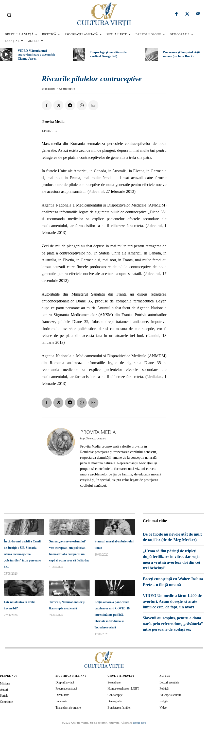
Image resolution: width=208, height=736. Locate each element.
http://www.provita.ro (93, 438)
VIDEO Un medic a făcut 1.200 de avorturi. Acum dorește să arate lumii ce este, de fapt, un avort (172, 601)
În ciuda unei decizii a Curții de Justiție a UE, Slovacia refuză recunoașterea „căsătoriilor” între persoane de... (22, 554)
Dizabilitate (62, 695)
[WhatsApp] (82, 105)
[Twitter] (187, 14)
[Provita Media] (61, 459)
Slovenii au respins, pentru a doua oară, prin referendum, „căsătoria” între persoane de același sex (173, 623)
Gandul (153, 335)
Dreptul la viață (65, 682)
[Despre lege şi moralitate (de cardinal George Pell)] (79, 54)
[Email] (93, 105)
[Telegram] (70, 105)
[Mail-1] (198, 14)
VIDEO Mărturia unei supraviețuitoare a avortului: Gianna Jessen (36, 54)
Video (163, 707)
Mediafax (154, 376)
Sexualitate (49, 88)
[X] (58, 105)
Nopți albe (139, 722)
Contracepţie (67, 88)
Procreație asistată (66, 688)
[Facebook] (176, 14)
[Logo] (104, 14)
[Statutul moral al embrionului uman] (115, 527)
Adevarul (96, 191)
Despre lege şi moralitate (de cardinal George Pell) (108, 54)
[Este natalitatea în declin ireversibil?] (24, 588)
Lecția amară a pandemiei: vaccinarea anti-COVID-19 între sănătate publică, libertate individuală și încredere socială (112, 614)
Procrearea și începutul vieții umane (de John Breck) (181, 54)
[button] (9, 15)
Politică (164, 688)
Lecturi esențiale (169, 682)
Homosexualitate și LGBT (123, 688)
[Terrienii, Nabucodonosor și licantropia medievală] (69, 588)
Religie (164, 701)
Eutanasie (61, 701)
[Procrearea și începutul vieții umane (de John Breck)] (151, 54)
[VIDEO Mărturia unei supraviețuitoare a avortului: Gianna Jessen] (6, 54)
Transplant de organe (68, 707)
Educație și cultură (170, 695)
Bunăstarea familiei (119, 707)
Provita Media (53, 122)
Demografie (115, 701)
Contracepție (115, 695)
